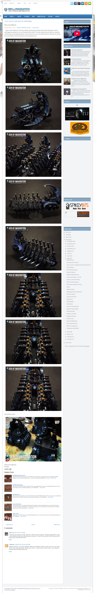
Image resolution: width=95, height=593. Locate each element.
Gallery (19, 16)
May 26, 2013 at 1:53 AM (18, 532)
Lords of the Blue (17, 504)
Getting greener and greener (74, 291)
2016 (67, 232)
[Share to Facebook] (10, 469)
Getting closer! (70, 289)
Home (5, 3)
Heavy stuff (15, 513)
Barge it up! (70, 299)
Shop (33, 16)
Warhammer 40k (19, 21)
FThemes (56, 588)
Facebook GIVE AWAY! (73, 328)
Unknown (11, 544)
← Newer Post (9, 524)
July (68, 253)
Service (19, 3)
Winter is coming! (71, 313)
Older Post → (57, 524)
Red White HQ (16, 494)
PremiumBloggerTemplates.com (82, 588)
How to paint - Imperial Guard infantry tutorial (79, 265)
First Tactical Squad (72, 270)
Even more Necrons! (72, 323)
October (69, 246)
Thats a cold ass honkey (73, 279)
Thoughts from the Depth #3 (78, 89)
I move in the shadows (73, 306)
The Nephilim (70, 301)
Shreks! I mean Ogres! (72, 309)
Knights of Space (71, 316)
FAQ (30, 3)
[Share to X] (9, 469)
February (69, 336)
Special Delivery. (71, 272)
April (68, 331)
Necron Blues (10, 25)
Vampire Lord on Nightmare (78, 78)
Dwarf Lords (70, 318)
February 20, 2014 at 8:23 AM (22, 544)
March (69, 334)
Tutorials (26, 16)
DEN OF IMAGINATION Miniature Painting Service (27, 588)
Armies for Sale (41, 16)
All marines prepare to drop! (74, 284)
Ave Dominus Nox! (76, 59)
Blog (25, 3)
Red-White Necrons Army (19, 475)
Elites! (68, 287)
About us (12, 3)
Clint (10, 532)
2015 (67, 234)
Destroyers (70, 304)
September (70, 248)
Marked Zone (70, 260)
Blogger (87, 346)
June (68, 256)
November (70, 243)
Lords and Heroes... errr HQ (74, 277)
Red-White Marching (18, 485)
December (70, 241)
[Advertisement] (73, 358)
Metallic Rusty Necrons (73, 274)
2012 (67, 342)
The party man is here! (72, 262)
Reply (10, 539)
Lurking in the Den (71, 296)
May (68, 258)
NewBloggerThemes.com (84, 589)
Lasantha (71, 588)
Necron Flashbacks (72, 321)
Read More (53, 478)
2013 (67, 239)
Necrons (11, 21)
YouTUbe (50, 16)
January (69, 339)
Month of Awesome (72, 326)
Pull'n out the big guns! (73, 282)
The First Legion (71, 294)
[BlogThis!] (7, 469)
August (69, 251)
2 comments (35, 27)
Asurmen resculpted (76, 50)
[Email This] (5, 469)
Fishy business (71, 311)
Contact (35, 3)
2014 (67, 237)
